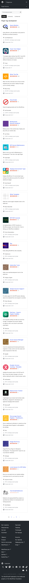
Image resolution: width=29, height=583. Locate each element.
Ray (11, 243)
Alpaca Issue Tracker (16, 390)
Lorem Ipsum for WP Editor (18, 467)
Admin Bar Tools (15, 265)
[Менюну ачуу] (26, 2)
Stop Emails (13, 100)
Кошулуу (17, 537)
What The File (14, 74)
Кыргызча (7, 563)
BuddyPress (5, 557)
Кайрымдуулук (20, 542)
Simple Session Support (17, 289)
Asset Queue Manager (16, 340)
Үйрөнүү (3, 537)
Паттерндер (18, 532)
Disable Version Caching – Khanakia (15, 366)
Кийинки (19, 517)
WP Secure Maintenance (17, 145)
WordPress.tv (5, 545)
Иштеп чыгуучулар (6, 542)
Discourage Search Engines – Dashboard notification (16, 417)
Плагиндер (18, 530)
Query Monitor (14, 25)
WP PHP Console (15, 218)
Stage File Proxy (15, 441)
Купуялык (4, 532)
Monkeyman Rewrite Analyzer (15, 122)
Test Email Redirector (16, 491)
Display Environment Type (17, 169)
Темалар (17, 527)
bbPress (4, 554)
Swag (17, 545)
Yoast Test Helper (15, 49)
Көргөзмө (18, 525)
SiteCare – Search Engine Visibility (15, 313)
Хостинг (3, 530)
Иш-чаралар (18, 539)
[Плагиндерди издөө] (20, 12)
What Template (14, 194)
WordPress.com (6, 549)
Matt (3, 552)
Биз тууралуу (5, 525)
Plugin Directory (5, 6)
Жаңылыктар (5, 527)
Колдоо (3, 539)
